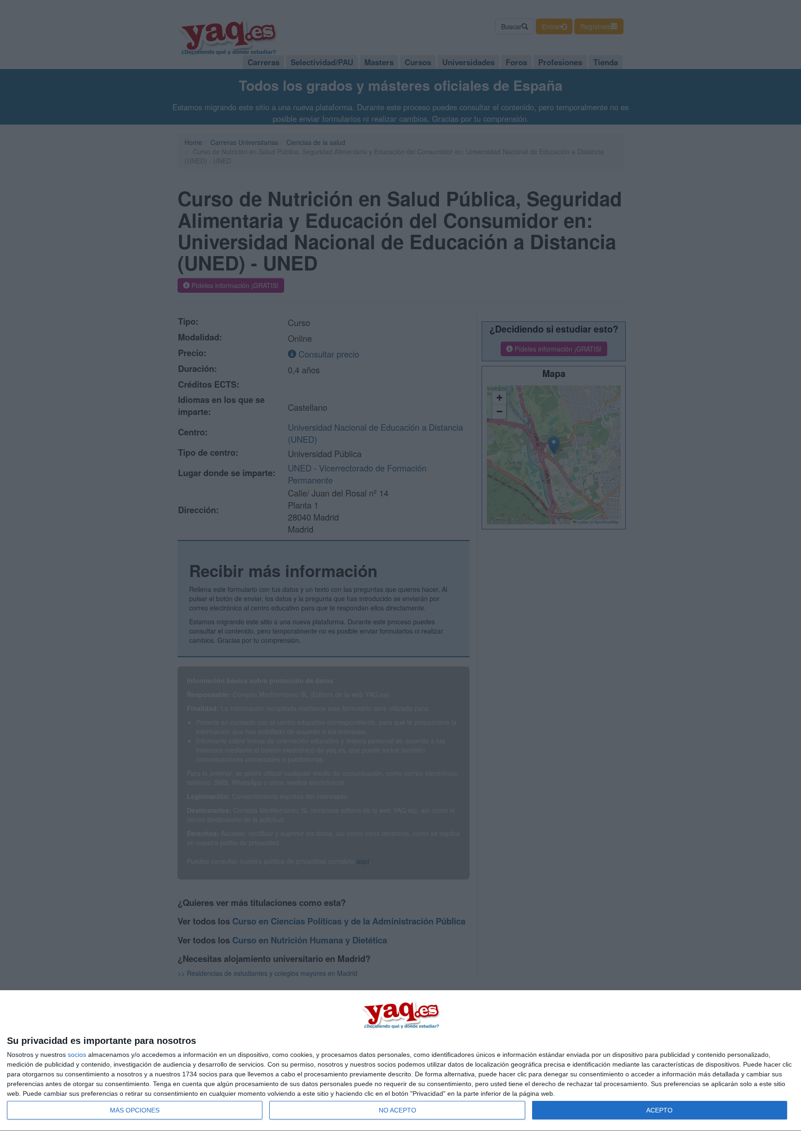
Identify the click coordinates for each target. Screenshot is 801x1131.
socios (77, 1054)
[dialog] (400, 1061)
